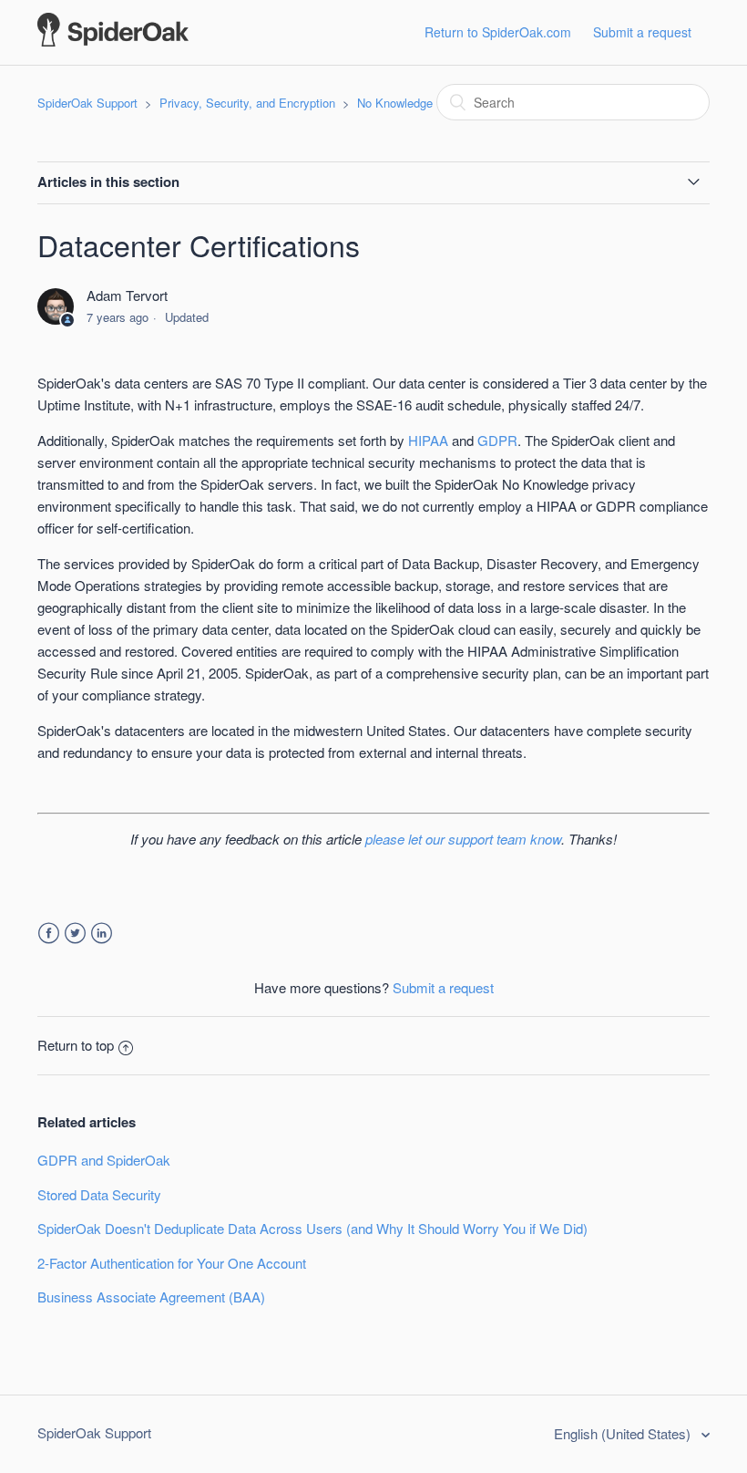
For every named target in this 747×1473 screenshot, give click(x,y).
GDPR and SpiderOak (103, 1159)
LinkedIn (101, 933)
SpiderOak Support (87, 102)
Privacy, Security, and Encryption (247, 102)
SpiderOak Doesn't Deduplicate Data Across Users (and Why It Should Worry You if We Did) (312, 1228)
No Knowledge (395, 102)
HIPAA (428, 440)
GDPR (497, 440)
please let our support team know (463, 838)
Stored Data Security (99, 1194)
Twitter (75, 933)
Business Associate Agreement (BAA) (151, 1296)
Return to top (75, 1044)
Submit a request (642, 32)
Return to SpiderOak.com (498, 32)
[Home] (113, 40)
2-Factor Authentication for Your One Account (171, 1262)
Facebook (48, 933)
